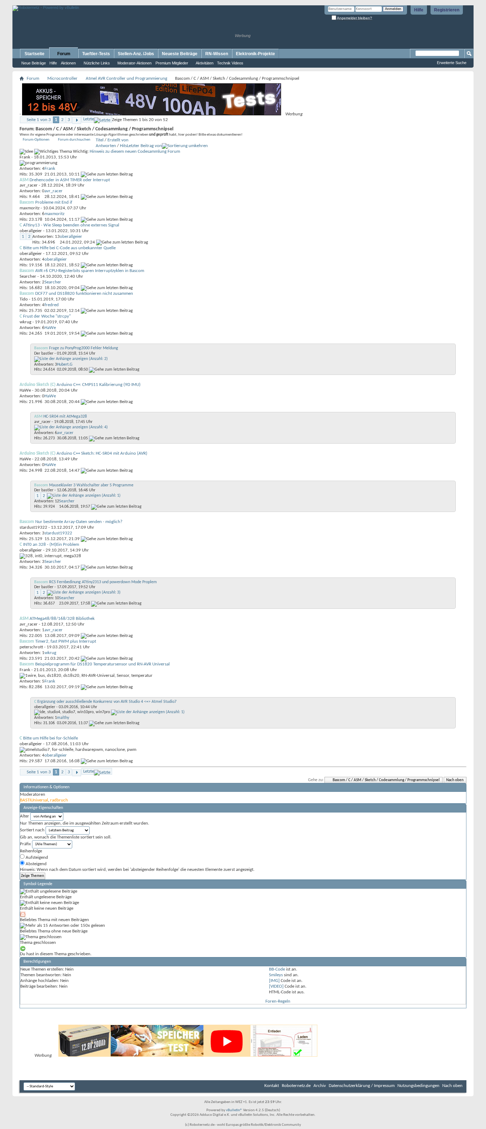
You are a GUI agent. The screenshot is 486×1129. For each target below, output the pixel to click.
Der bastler (43, 353)
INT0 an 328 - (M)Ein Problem (51, 544)
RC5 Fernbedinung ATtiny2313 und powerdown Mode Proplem (103, 582)
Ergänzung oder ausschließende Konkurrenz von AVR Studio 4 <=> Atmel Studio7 (106, 702)
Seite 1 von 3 (39, 119)
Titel (100, 140)
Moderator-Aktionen (134, 63)
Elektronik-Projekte (255, 53)
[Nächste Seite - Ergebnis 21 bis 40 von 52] (76, 120)
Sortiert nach (32, 830)
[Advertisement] (95, 2)
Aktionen (68, 63)
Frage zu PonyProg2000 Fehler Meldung (83, 348)
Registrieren (446, 9)
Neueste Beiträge (179, 53)
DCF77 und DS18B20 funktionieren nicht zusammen (84, 293)
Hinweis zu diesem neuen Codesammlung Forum (135, 151)
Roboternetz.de (296, 1085)
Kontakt (271, 1085)
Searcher (28, 276)
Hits (123, 145)
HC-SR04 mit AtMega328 (65, 416)
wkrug (25, 322)
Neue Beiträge (33, 63)
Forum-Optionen (36, 140)
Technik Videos (230, 63)
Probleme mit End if (53, 202)
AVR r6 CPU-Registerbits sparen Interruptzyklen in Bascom (89, 270)
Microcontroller (62, 78)
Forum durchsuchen (74, 140)
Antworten (106, 145)
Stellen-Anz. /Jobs (136, 53)
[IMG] (274, 980)
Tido (24, 299)
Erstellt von (117, 140)
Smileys (276, 975)
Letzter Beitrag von (144, 145)
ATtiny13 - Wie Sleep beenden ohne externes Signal (71, 225)
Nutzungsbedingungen (418, 1085)
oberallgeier (31, 231)
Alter (24, 816)
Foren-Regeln (277, 1001)
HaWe (25, 390)
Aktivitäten (204, 63)
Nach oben (455, 780)
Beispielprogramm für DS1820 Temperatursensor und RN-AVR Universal (102, 664)
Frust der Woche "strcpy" (47, 316)
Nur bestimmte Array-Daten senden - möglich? (78, 521)
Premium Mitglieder (171, 63)
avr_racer (29, 185)
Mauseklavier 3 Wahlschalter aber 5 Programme (91, 485)
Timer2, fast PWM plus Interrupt (65, 641)
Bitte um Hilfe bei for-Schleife (50, 738)
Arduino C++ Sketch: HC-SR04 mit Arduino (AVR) (102, 453)
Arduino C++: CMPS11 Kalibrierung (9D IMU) (99, 384)
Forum (63, 53)
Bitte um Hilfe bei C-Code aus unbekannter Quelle (69, 248)
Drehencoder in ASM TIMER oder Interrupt (70, 180)
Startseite (34, 53)
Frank (25, 157)
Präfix (25, 844)
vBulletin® (234, 1110)
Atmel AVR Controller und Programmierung (126, 78)
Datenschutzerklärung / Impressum (362, 1085)
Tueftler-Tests (96, 53)
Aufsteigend (36, 857)
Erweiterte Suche (451, 63)
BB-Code (277, 969)
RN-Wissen (216, 53)
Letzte (88, 119)
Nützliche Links (97, 63)
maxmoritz (29, 208)
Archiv (319, 1085)
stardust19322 (33, 527)
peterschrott (31, 647)
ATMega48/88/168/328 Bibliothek (62, 618)
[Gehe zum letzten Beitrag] (107, 174)
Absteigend (36, 864)
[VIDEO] (276, 986)
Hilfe (418, 9)
